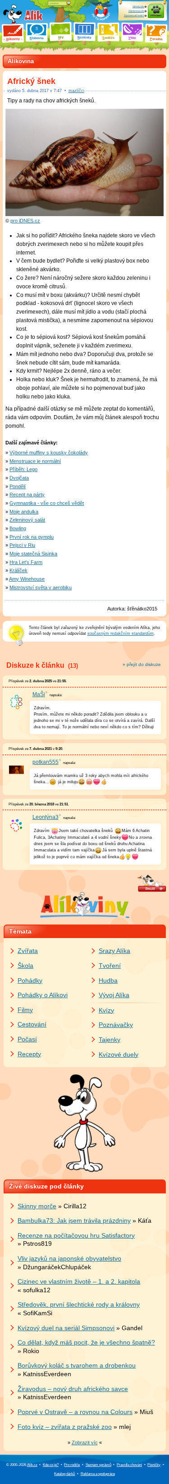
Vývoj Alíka (114, 995)
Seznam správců (98, 1465)
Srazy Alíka (114, 950)
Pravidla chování (129, 1465)
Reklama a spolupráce (98, 1474)
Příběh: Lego (23, 469)
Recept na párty (27, 494)
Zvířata (28, 950)
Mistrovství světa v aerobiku (40, 587)
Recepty (29, 1054)
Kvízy (106, 1010)
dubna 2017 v (42, 90)
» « (85, 1442)
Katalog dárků (64, 1474)
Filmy (25, 1009)
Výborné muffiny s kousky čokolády (48, 452)
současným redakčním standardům (120, 633)
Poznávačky (116, 1024)
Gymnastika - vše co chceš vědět (46, 503)
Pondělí (17, 486)
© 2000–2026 (21, 1465)
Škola (25, 965)
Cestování (32, 1024)
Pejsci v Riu (22, 545)
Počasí (27, 1039)
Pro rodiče (72, 1465)
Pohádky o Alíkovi (43, 995)
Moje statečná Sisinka (33, 553)
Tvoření (110, 965)
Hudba (108, 980)
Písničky (153, 1465)
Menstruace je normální (35, 461)
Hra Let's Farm (25, 562)
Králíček (18, 570)
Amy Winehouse (27, 579)
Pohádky (30, 980)
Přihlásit (156, 15)
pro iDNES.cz (25, 220)
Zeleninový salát (27, 519)
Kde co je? (51, 1465)
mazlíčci (76, 90)
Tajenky (109, 1039)
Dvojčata (19, 478)
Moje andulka (23, 511)
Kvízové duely (118, 1054)
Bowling (17, 528)
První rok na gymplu (31, 537)
